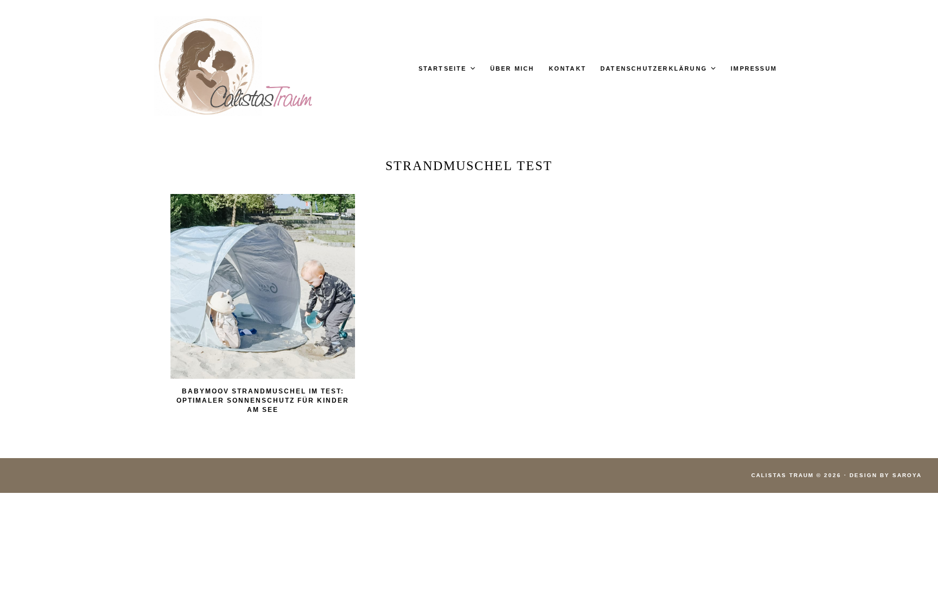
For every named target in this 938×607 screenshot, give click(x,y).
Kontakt (567, 68)
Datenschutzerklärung (653, 68)
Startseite (443, 68)
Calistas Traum (782, 475)
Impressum (754, 68)
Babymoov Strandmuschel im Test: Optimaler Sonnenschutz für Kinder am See (262, 400)
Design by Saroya (886, 475)
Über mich (512, 68)
